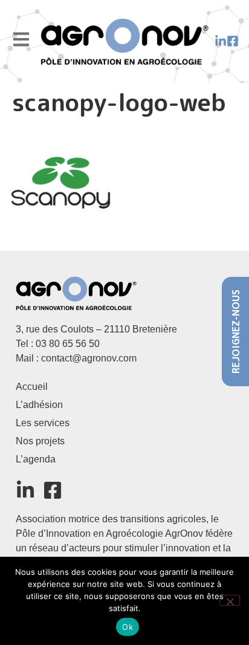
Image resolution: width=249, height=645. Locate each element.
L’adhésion (39, 405)
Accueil (32, 386)
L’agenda (36, 459)
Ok (127, 627)
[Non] (229, 600)
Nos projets (40, 441)
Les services (43, 423)
